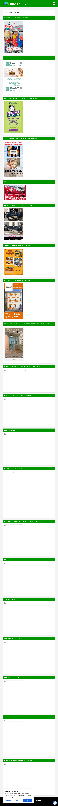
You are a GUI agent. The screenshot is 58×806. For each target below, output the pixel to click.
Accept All (27, 800)
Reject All (18, 800)
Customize (9, 800)
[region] (18, 796)
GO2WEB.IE (39, 801)
